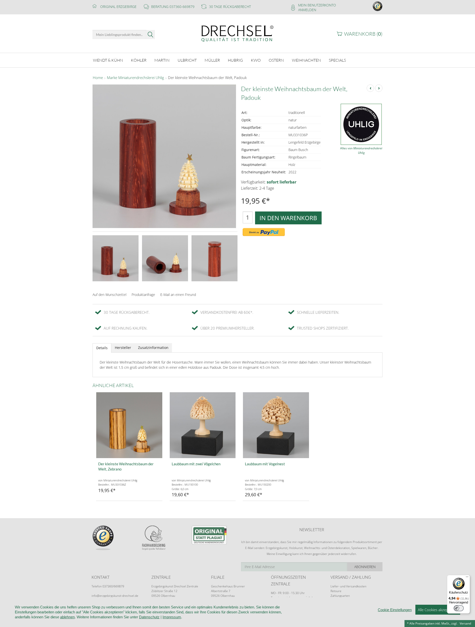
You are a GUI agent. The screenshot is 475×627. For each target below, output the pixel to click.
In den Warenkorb (288, 218)
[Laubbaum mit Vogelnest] (276, 425)
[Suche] (150, 34)
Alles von (361, 150)
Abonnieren (365, 566)
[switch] (459, 608)
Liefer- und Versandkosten (348, 586)
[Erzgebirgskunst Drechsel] (237, 33)
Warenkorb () (363, 34)
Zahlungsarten (340, 596)
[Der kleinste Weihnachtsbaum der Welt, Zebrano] (129, 425)
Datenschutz (149, 617)
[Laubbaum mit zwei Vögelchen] (203, 425)
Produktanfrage (143, 294)
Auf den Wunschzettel (109, 294)
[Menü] (467, 578)
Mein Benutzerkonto (317, 5)
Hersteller (123, 347)
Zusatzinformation (153, 347)
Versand (465, 623)
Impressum (172, 617)
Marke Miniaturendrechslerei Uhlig (135, 77)
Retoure (336, 591)
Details (102, 347)
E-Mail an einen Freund (178, 294)
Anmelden (307, 9)
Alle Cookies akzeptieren (438, 609)
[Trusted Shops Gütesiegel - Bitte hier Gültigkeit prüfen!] (377, 5)
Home (98, 77)
